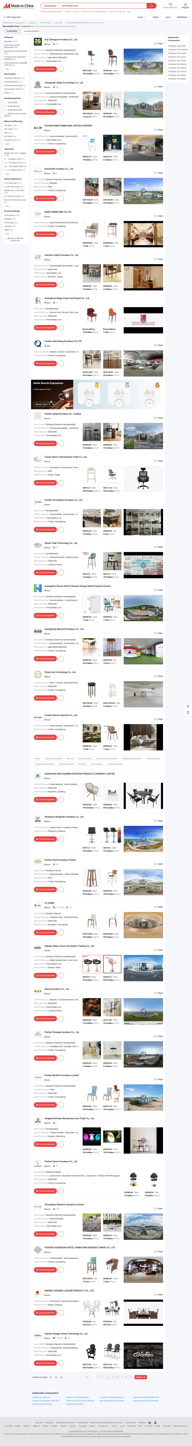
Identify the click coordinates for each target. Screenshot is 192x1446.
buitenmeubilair (85, 758)
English (18, 1426)
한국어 (114, 1426)
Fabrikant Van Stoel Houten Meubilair (80, 1400)
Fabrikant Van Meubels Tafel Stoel (146, 1397)
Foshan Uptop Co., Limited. (63, 413)
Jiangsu (9, 226)
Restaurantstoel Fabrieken (42, 1404)
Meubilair (10, 41)
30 (56, 1377)
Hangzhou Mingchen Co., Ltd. (64, 816)
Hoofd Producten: (41, 53)
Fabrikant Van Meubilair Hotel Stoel (45, 1400)
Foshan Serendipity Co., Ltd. (64, 499)
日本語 (45, 1426)
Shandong (10, 222)
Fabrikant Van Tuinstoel (178, 60)
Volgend (139, 1377)
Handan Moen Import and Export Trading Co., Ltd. (69, 946)
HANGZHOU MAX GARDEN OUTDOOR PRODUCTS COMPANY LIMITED (80, 773)
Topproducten (130, 1422)
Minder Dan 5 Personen (14, 191)
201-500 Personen (14, 196)
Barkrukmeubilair (66, 764)
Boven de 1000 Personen (15, 201)
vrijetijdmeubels (153, 758)
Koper (140, 17)
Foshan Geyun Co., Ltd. (61, 1161)
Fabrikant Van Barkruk (178, 49)
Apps (168, 17)
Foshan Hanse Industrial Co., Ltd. (61, 715)
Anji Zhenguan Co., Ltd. (61, 39)
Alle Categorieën (14, 17)
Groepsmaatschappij (14, 85)
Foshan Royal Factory (60, 859)
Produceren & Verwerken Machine (15, 57)
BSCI (8, 132)
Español (63, 1426)
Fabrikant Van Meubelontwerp (77, 1397)
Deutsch (73, 1426)
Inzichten (142, 1422)
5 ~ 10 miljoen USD (14, 159)
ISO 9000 (10, 136)
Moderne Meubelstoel (44, 764)
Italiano (92, 1426)
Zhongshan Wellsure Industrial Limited (64, 1204)
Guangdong (12, 215)
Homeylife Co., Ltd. (59, 168)
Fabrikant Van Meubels (178, 78)
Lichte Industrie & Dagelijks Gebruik (16, 63)
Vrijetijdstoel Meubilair (132, 758)
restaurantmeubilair (53, 758)
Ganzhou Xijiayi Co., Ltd (61, 255)
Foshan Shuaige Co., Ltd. (62, 1032)
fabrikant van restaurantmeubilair (94, 11)
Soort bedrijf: (39, 50)
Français (54, 1426)
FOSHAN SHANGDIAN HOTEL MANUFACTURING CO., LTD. (80, 1247)
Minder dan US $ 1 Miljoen (15, 154)
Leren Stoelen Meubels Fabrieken (112, 1400)
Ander (8, 92)
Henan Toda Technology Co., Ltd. (61, 543)
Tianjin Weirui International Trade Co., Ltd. (66, 456)
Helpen (156, 17)
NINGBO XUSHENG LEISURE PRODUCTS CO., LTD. (69, 1290)
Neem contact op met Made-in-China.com (106, 1422)
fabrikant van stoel (72, 11)
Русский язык (103, 1426)
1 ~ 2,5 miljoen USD (14, 170)
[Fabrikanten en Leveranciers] (18, 6)
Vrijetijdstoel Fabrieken (74, 1404)
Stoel (37, 758)
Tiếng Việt (167, 1426)
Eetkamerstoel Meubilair (107, 758)
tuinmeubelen (96, 764)
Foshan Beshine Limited (62, 1075)
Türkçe (157, 1426)
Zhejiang (10, 218)
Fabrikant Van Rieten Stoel (179, 64)
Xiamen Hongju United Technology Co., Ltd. (66, 1333)
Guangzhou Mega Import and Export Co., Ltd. (67, 298)
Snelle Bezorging (14, 109)
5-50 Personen (13, 183)
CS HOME (49, 903)
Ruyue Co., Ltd (57, 989)
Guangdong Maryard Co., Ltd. (64, 629)
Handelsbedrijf (13, 81)
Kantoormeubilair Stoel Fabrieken (146, 1400)
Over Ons (39, 1422)
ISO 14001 (10, 129)
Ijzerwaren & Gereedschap (15, 52)
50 (62, 1377)
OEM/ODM (12, 102)
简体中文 (26, 1426)
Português (83, 1426)
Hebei (8, 229)
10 (51, 1377)
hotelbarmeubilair (115, 764)
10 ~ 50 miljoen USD (15, 162)
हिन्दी (140, 1426)
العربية (122, 1426)
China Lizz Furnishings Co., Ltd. (60, 672)
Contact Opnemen (47, 69)
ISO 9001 (10, 125)
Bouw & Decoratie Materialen (12, 46)
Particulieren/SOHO (14, 89)
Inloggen (185, 7)
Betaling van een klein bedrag (15, 114)
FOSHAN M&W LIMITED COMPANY (68, 125)
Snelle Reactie (13, 106)
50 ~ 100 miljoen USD (15, 166)
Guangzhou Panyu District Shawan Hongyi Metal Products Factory (78, 586)
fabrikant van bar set (117, 11)
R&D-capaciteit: (40, 57)
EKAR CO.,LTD (58, 211)
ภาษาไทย (148, 1426)
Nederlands (131, 1426)
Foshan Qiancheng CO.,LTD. (63, 341)
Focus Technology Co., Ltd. (92, 1431)
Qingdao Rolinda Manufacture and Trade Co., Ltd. (69, 1118)
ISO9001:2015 (12, 140)
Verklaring (49, 1422)
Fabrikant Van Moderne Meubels (112, 1397)
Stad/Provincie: (40, 143)
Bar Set (70, 758)
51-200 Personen (13, 186)
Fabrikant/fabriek (14, 78)
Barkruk (82, 764)
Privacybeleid (83, 1422)
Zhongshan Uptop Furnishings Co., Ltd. (64, 82)
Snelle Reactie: (40, 61)
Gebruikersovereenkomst (65, 1422)
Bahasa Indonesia (181, 1426)
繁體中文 (36, 1426)
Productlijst (12, 31)
